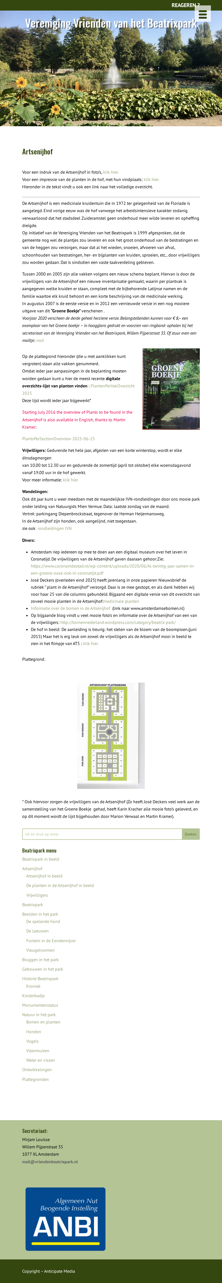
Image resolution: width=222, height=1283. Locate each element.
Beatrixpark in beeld (40, 859)
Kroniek (33, 986)
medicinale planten (121, 601)
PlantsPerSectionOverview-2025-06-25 (58, 438)
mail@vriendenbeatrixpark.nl (50, 1161)
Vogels (32, 1041)
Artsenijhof (32, 868)
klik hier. (111, 172)
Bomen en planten (43, 1022)
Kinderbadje (33, 995)
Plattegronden (35, 1079)
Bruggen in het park (40, 959)
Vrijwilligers (37, 895)
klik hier (70, 479)
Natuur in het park (39, 1014)
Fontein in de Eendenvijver (51, 940)
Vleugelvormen (40, 950)
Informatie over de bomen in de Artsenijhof (70, 608)
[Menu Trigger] (203, 13)
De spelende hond (43, 921)
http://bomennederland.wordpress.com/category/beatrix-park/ (118, 622)
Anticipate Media (59, 1271)
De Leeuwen (37, 931)
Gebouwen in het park (42, 969)
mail (40, 340)
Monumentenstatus (40, 1005)
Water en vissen (40, 1060)
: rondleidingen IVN (53, 528)
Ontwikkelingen (37, 1069)
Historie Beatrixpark (40, 978)
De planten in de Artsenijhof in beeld (60, 885)
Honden (33, 1031)
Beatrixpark (32, 904)
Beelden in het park (40, 914)
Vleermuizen (37, 1050)
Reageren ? (186, 5)
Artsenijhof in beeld (44, 876)
